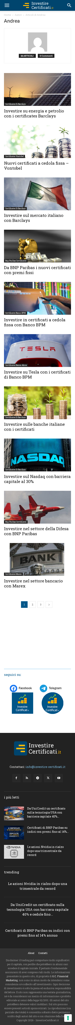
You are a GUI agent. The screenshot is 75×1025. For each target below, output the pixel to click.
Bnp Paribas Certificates (15, 261)
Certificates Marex (13, 574)
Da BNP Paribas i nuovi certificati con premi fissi (37, 270)
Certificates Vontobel (14, 156)
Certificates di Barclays (15, 104)
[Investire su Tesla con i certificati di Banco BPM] (37, 350)
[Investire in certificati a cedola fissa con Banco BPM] (37, 298)
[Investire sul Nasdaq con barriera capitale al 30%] (37, 455)
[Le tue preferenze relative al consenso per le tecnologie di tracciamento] (68, 1018)
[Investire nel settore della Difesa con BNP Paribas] (37, 507)
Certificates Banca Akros (16, 365)
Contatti (42, 953)
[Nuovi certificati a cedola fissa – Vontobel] (37, 141)
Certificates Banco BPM (15, 313)
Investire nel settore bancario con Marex (33, 583)
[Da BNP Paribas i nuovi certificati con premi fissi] (37, 246)
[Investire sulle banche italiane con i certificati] (37, 402)
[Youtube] (59, 778)
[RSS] (27, 778)
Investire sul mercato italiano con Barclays (33, 217)
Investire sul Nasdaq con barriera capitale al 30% (37, 479)
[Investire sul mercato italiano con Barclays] (37, 193)
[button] (6, 5)
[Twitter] (48, 778)
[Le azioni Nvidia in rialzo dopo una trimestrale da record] (14, 852)
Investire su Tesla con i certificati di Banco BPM (37, 374)
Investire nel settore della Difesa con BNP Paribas (36, 531)
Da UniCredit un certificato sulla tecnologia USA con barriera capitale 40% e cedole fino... (37, 909)
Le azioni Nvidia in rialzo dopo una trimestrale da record (45, 851)
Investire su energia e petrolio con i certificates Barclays (34, 113)
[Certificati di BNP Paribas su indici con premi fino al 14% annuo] (14, 833)
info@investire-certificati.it (45, 767)
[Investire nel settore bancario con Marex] (37, 559)
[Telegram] (38, 778)
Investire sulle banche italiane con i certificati (34, 426)
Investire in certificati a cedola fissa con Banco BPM (34, 322)
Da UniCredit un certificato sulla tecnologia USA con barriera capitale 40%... (46, 812)
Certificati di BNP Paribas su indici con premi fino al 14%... (48, 830)
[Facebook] (16, 778)
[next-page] (49, 604)
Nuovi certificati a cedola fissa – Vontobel (36, 165)
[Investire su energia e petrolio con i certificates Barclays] (37, 89)
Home (7, 15)
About (31, 953)
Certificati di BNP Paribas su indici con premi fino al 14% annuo (37, 933)
